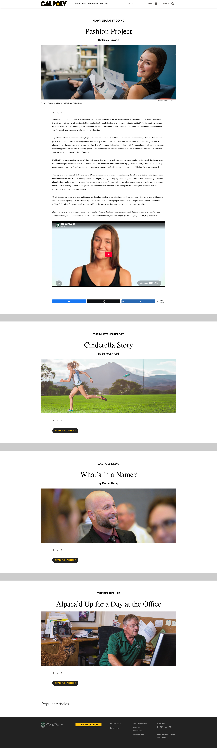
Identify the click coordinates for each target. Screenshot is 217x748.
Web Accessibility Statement (166, 734)
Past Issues (115, 728)
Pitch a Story (137, 731)
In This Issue (115, 724)
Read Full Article (65, 431)
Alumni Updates (138, 734)
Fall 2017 (131, 4)
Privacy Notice (161, 737)
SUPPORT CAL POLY (88, 725)
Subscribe (136, 727)
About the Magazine (140, 723)
